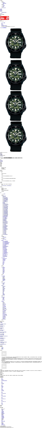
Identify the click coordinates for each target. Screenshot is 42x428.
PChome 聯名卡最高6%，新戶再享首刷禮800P (6, 185)
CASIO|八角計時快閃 (5, 205)
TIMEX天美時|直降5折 (5, 226)
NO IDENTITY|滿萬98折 (5, 199)
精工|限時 (4, 202)
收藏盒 (3, 298)
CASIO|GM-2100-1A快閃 (5, 214)
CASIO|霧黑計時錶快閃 (5, 210)
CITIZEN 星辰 (3, 257)
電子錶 (3, 290)
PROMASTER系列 (5, 258)
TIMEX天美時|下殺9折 (5, 229)
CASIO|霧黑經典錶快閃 (5, 213)
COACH (3, 307)
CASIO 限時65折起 (5, 251)
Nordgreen (4, 312)
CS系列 (3, 269)
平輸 (3, 264)
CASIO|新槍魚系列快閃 (5, 211)
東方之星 (4, 313)
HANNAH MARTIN (5, 309)
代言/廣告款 (4, 286)
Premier (3, 268)
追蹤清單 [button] (2, 12)
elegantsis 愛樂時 (4, 308)
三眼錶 (3, 291)
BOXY (3, 304)
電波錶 (3, 287)
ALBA (3, 302)
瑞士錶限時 (4, 203)
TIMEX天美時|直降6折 (5, 234)
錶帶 (3, 299)
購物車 (1, 9)
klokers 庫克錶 (4, 310)
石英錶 (3, 283)
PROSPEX (4, 267)
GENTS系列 (4, 260)
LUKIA (3, 272)
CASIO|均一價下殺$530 (5, 223)
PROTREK (4, 278)
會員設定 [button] (5, 12)
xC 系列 (3, 261)
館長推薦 (2, 240)
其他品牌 (4, 318)
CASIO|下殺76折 (4, 232)
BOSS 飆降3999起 (5, 253)
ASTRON (4, 270)
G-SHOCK (4, 276)
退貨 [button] (3, 12)
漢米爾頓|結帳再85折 (5, 222)
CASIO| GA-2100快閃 (5, 197)
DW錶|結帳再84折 (5, 220)
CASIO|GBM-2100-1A (5, 216)
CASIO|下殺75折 (4, 231)
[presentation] (21, 59)
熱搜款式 (2, 285)
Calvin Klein (4, 305)
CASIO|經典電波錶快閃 (5, 200)
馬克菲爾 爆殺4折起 (5, 256)
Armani (3, 303)
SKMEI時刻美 (4, 316)
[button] (21, 4)
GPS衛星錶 (4, 288)
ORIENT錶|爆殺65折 (5, 221)
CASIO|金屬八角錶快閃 (5, 215)
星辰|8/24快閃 (4, 196)
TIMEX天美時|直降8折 (5, 228)
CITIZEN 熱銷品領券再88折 (6, 243)
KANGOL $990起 (4, 248)
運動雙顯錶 (4, 279)
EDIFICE (4, 277)
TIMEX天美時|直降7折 (5, 225)
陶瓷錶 (3, 293)
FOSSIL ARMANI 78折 (5, 254)
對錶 (3, 263)
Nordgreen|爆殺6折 (5, 217)
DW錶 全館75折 (4, 247)
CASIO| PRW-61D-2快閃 (5, 208)
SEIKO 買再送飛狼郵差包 (5, 246)
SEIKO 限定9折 (4, 245)
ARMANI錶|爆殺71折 (5, 218)
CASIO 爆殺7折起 (5, 250)
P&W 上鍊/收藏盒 (5, 314)
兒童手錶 (4, 294)
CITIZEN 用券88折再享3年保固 (6, 242)
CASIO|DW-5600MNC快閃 (5, 204)
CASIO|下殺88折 (4, 233)
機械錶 (3, 284)
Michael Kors (4, 311)
